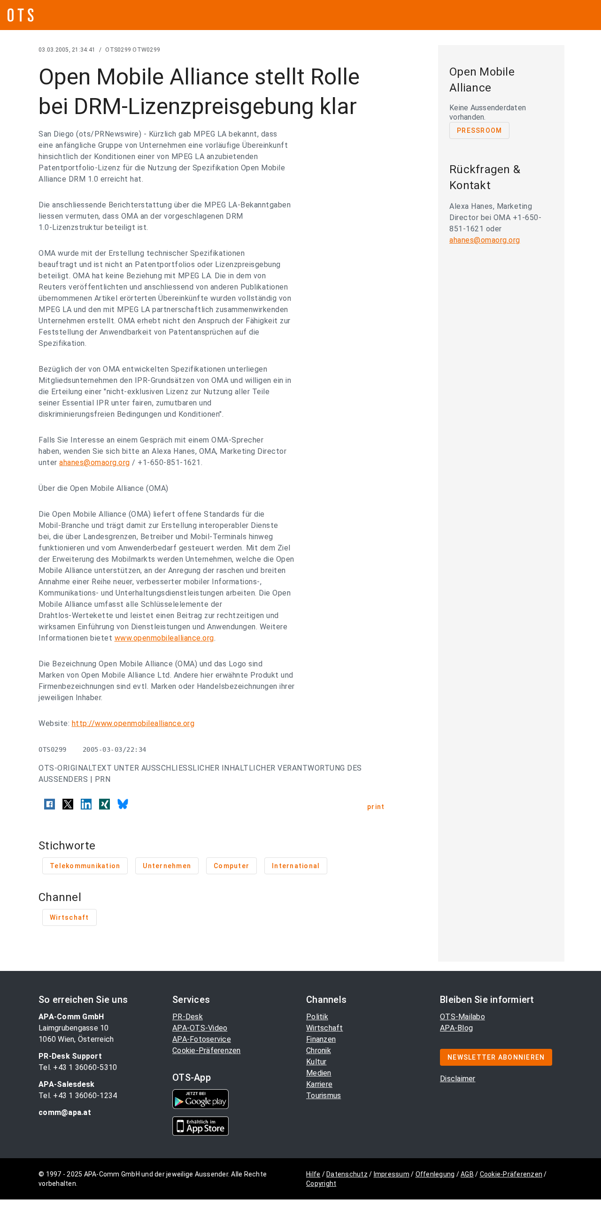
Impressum (391, 1174)
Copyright (321, 1183)
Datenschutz (347, 1174)
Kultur (316, 1061)
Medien (318, 1073)
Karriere (319, 1084)
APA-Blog (456, 1027)
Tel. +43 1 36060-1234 (78, 1095)
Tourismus (323, 1095)
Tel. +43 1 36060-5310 (78, 1067)
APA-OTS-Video (199, 1027)
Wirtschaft (324, 1027)
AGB (467, 1174)
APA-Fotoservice (201, 1039)
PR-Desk (187, 1016)
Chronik (318, 1050)
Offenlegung (435, 1174)
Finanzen (321, 1039)
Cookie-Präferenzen (206, 1050)
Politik (317, 1016)
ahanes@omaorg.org (94, 462)
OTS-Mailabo (462, 1016)
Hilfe (313, 1174)
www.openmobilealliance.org (164, 638)
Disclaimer (458, 1078)
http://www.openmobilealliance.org (133, 723)
